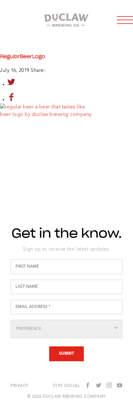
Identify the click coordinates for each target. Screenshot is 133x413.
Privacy (19, 386)
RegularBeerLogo (22, 56)
